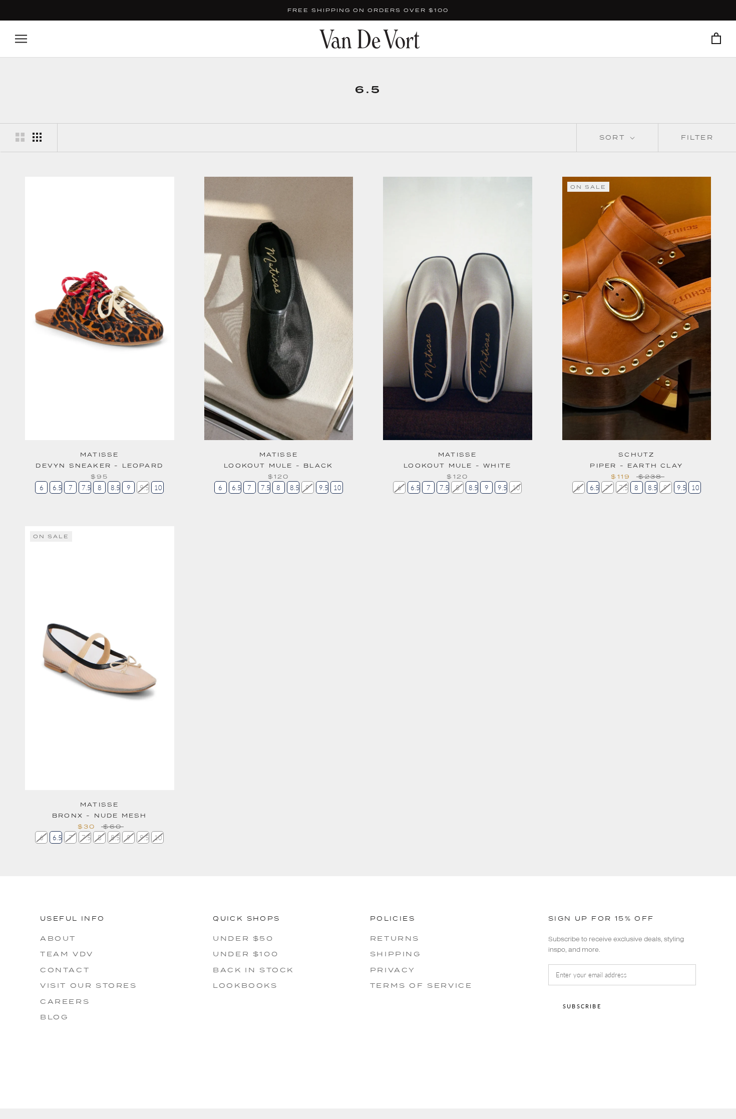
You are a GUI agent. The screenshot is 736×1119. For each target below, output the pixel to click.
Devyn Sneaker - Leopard (99, 465)
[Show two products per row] (20, 137)
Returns (395, 938)
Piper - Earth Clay (636, 465)
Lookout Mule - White (457, 465)
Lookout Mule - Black (278, 465)
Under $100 (245, 953)
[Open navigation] (21, 39)
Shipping (395, 953)
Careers (65, 1001)
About (58, 938)
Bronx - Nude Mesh (99, 815)
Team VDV (67, 953)
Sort (613, 137)
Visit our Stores (88, 985)
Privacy (393, 969)
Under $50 (243, 938)
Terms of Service (421, 985)
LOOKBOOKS (245, 985)
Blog (54, 1016)
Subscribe (582, 1006)
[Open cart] (716, 39)
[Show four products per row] (37, 137)
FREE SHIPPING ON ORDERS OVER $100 (368, 10)
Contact (65, 969)
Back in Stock (253, 969)
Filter (697, 137)
